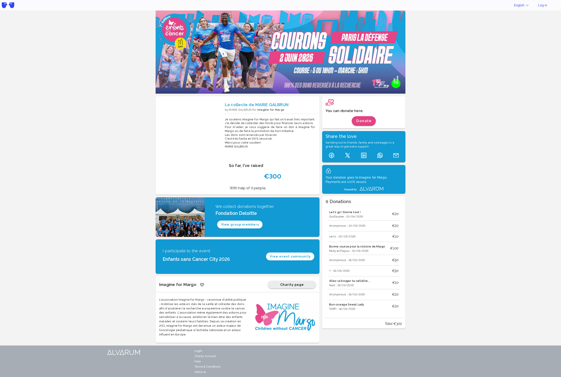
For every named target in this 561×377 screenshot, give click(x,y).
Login (198, 350)
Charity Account (205, 356)
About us (200, 371)
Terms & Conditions (207, 366)
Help (197, 361)
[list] (364, 260)
